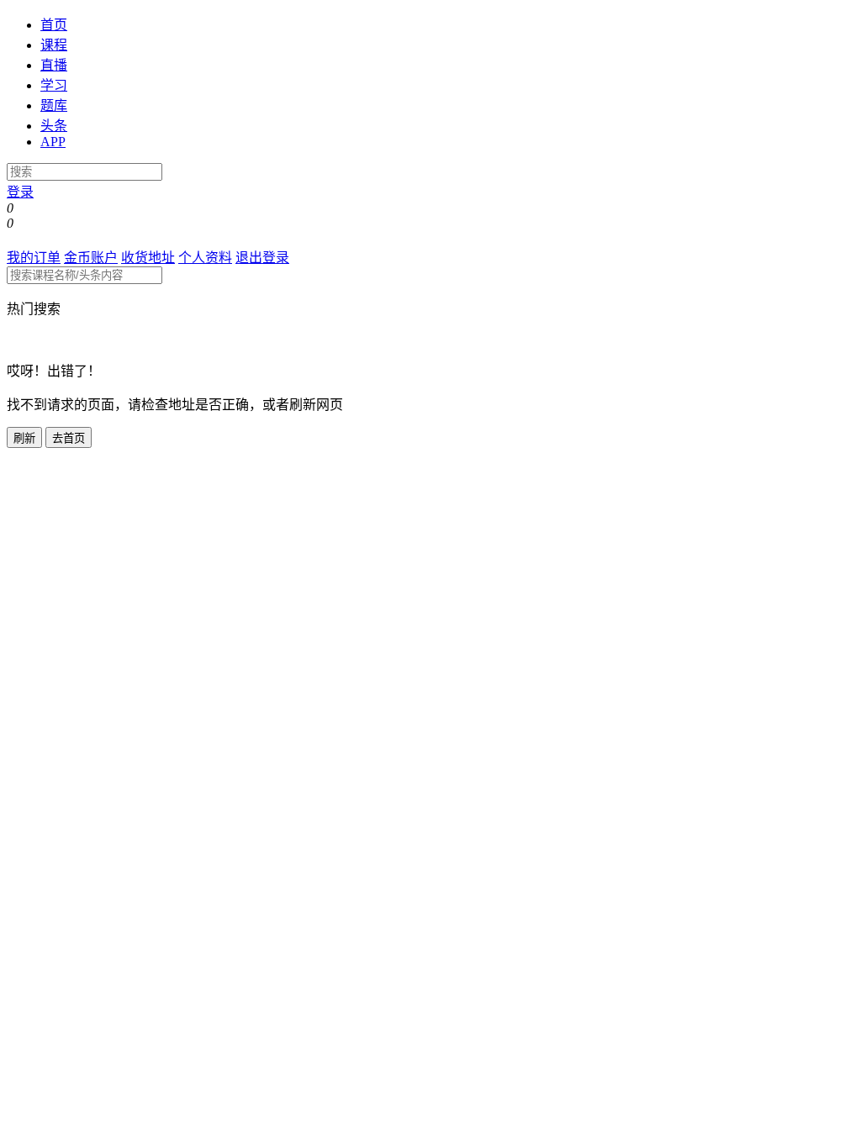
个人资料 (205, 257)
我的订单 (34, 257)
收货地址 (148, 257)
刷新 (24, 438)
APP (53, 141)
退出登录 (262, 257)
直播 (53, 65)
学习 (53, 85)
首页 (53, 25)
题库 (53, 105)
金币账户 (91, 257)
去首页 (68, 438)
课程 (53, 45)
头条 (53, 125)
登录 (20, 192)
